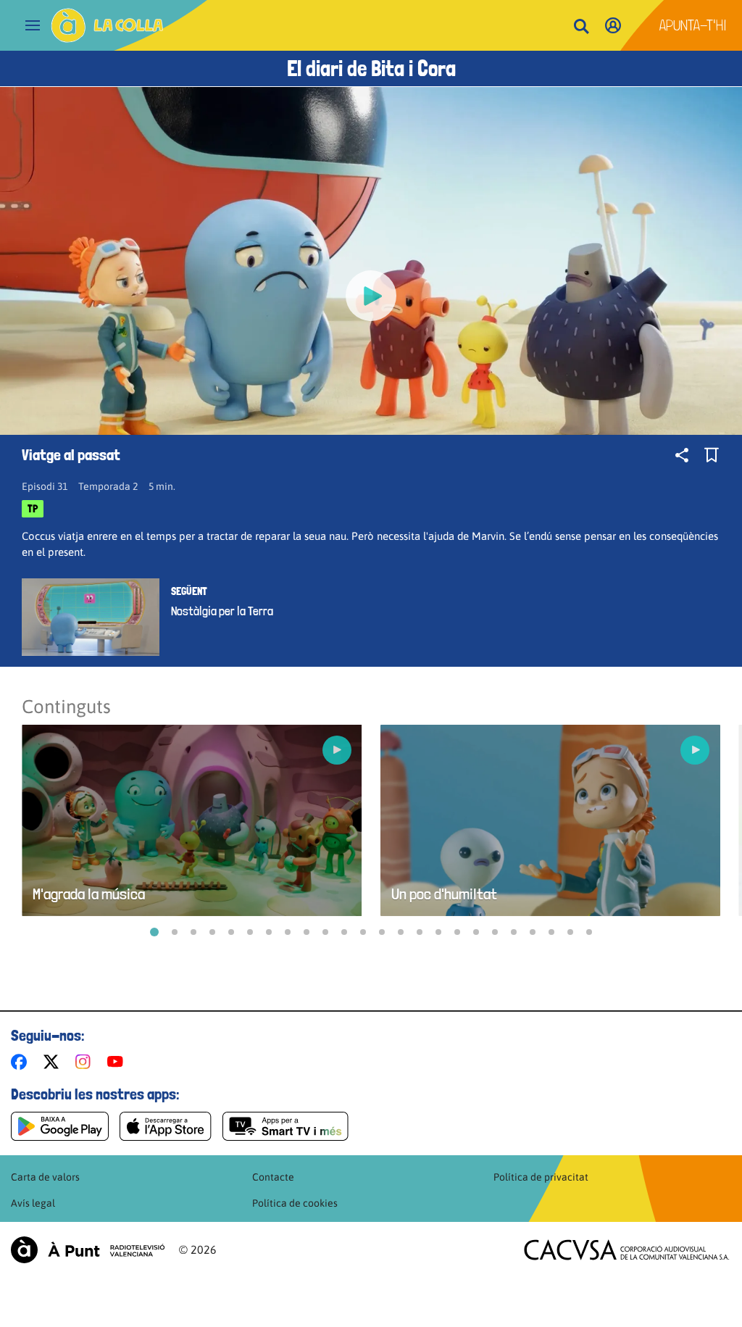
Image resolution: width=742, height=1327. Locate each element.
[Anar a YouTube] (118, 1061)
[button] (154, 932)
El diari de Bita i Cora (371, 68)
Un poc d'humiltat (444, 894)
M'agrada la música (89, 894)
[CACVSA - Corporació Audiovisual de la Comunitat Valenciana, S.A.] (626, 1249)
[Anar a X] (53, 1061)
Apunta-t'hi (693, 25)
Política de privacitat (540, 1177)
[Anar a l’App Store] (166, 1126)
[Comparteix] (681, 455)
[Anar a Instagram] (85, 1061)
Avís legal (33, 1203)
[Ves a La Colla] (107, 25)
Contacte (273, 1177)
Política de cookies (295, 1203)
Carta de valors (45, 1177)
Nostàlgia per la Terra (222, 611)
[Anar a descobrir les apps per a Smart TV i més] (285, 1126)
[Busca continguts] (581, 27)
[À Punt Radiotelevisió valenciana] (87, 1249)
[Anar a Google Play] (60, 1126)
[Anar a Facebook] (22, 1061)
